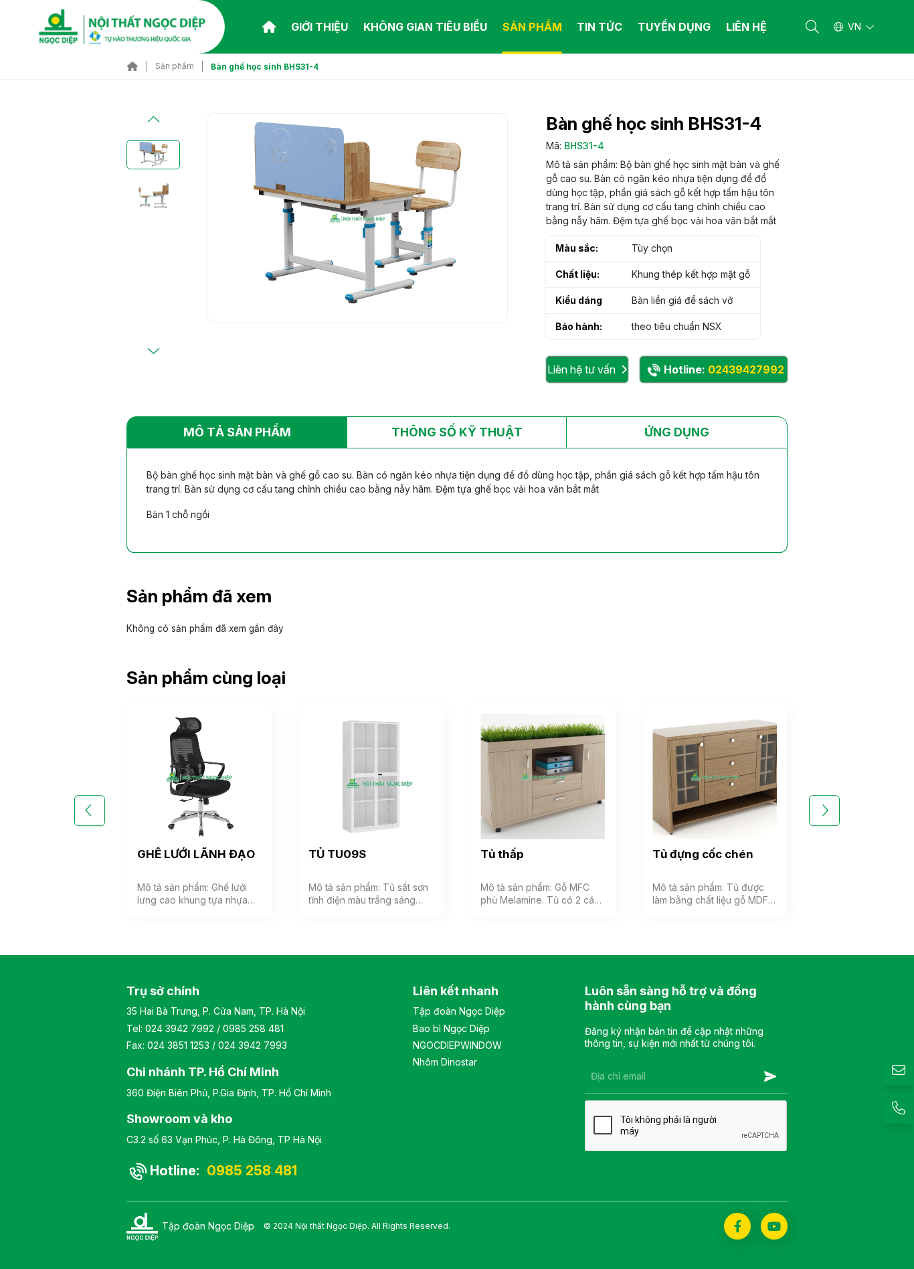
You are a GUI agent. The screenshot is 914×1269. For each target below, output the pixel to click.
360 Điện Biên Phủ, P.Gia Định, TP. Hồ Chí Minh (228, 1092)
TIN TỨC (599, 26)
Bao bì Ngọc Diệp (451, 1028)
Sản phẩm (532, 26)
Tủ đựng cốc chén (702, 854)
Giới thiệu (319, 26)
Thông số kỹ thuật (457, 432)
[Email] (898, 1070)
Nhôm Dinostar (445, 1062)
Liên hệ (746, 26)
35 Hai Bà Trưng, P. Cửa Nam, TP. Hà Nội (215, 1011)
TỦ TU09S (337, 854)
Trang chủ (269, 27)
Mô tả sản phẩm (237, 432)
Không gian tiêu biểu (425, 26)
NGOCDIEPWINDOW (457, 1045)
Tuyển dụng (674, 26)
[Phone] (898, 1109)
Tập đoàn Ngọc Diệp (459, 1011)
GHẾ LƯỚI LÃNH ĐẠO (196, 854)
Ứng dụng (676, 432)
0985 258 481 (253, 1028)
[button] (153, 119)
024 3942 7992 (179, 1028)
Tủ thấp (502, 854)
